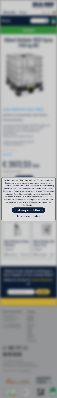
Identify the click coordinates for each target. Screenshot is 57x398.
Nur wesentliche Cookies (28, 216)
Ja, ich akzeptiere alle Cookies (29, 210)
